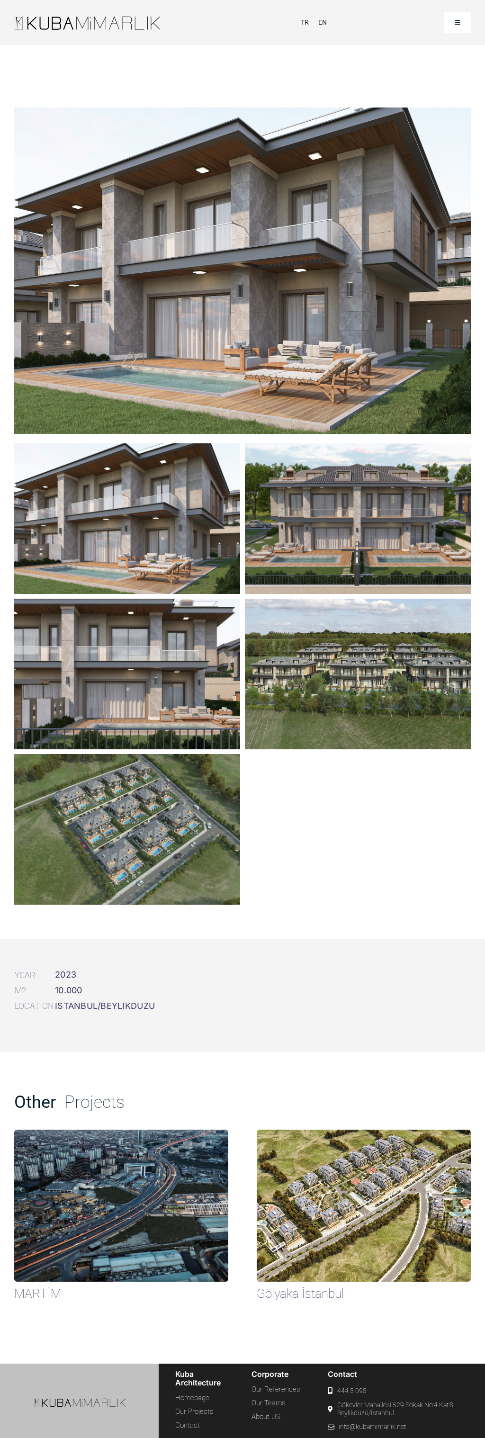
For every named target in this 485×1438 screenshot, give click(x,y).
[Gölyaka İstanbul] (364, 1135)
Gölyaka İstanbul (300, 1293)
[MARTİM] (121, 1135)
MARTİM (37, 1293)
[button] (21, 1190)
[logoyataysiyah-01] (99, 18)
